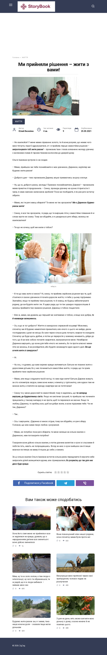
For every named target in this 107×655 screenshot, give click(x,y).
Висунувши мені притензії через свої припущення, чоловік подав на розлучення (75, 579)
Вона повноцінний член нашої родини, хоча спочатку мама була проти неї (75, 535)
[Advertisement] (53, 32)
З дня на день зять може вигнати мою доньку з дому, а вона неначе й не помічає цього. (75, 621)
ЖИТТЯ (18, 121)
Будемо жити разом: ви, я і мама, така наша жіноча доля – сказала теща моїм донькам (31, 624)
